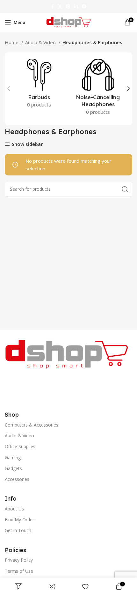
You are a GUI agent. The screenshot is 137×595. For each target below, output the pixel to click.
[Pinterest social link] (68, 6)
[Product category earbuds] (39, 85)
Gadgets (13, 468)
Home (12, 42)
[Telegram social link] (84, 6)
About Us (14, 509)
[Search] (125, 189)
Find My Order (19, 519)
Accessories (17, 479)
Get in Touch (18, 530)
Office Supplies (20, 446)
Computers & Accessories (31, 425)
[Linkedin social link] (76, 6)
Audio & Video (41, 42)
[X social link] (60, 6)
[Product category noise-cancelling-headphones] (98, 89)
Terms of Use (19, 571)
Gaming (13, 458)
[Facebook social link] (52, 6)
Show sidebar (27, 144)
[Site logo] (68, 21)
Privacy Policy (19, 560)
